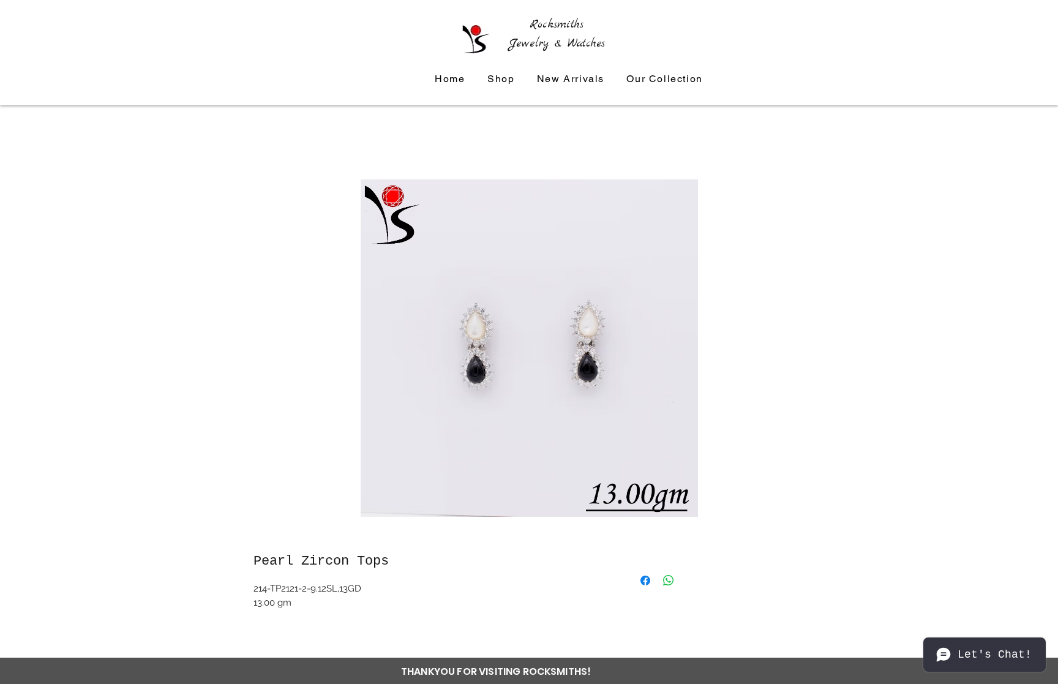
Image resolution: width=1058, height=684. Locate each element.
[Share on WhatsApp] (668, 580)
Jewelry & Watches (557, 43)
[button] (664, 79)
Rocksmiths (556, 24)
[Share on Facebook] (645, 580)
